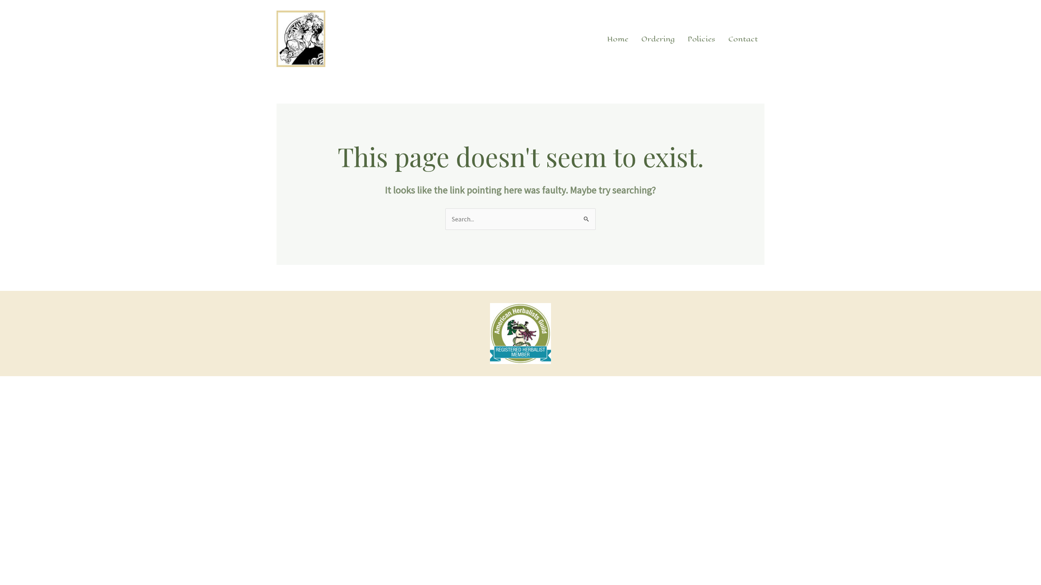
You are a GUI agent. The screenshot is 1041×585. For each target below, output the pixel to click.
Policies (701, 39)
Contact (743, 39)
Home (617, 39)
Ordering (658, 39)
